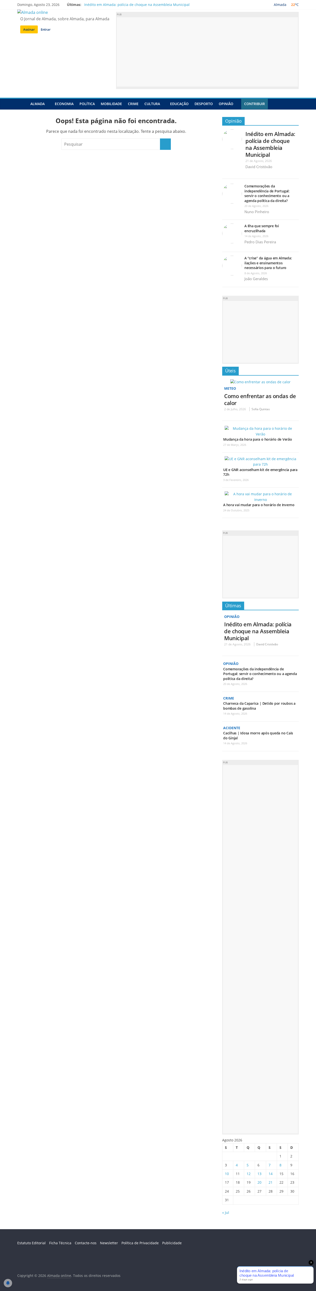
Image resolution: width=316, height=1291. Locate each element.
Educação (179, 103)
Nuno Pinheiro (256, 211)
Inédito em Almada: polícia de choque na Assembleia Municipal (137, 4)
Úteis (230, 371)
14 (271, 1173)
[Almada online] (22, 104)
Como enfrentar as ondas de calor (260, 399)
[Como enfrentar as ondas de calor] (260, 382)
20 (259, 1182)
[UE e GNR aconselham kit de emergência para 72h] (260, 458)
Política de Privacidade (140, 1243)
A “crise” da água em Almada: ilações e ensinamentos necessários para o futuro (268, 263)
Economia (64, 103)
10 (227, 1173)
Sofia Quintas (261, 409)
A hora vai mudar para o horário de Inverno (259, 504)
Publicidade (172, 1243)
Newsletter (109, 1243)
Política (87, 103)
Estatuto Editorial (31, 1243)
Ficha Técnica (60, 1243)
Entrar (46, 29)
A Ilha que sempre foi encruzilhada (261, 228)
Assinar (29, 29)
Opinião (226, 103)
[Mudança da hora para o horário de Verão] (260, 428)
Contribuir (254, 103)
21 (271, 1182)
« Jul (225, 1212)
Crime (133, 103)
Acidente (231, 727)
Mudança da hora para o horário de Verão (257, 439)
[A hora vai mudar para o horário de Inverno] (260, 494)
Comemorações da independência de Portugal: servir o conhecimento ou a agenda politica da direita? (267, 193)
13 (259, 1173)
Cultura (152, 103)
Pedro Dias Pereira (260, 241)
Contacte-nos (86, 1243)
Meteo (230, 388)
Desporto (204, 103)
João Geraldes (256, 278)
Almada (37, 103)
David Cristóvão (258, 166)
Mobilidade (111, 103)
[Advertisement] (207, 52)
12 (249, 1173)
